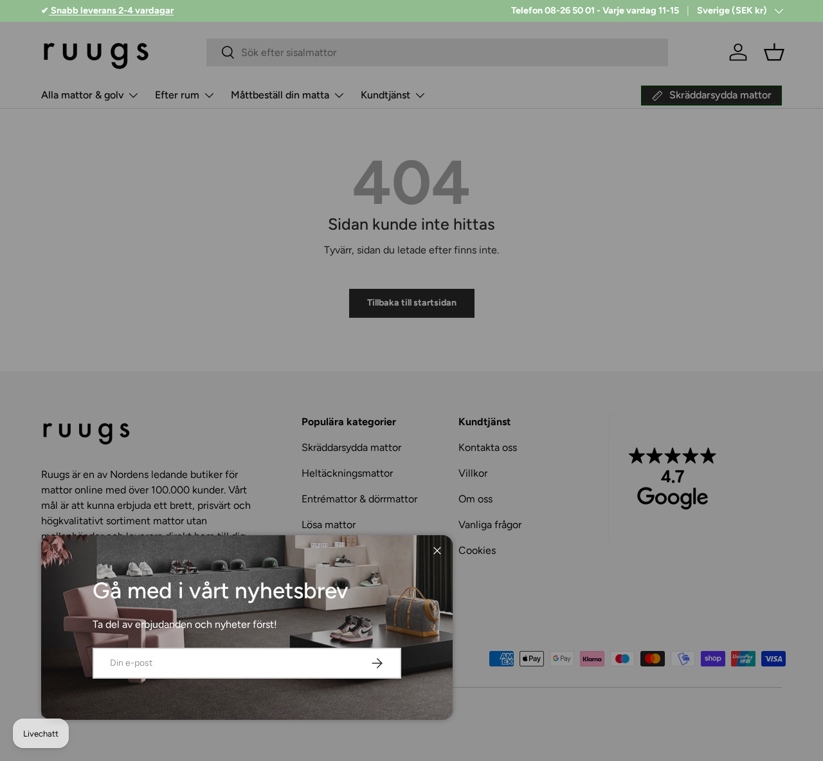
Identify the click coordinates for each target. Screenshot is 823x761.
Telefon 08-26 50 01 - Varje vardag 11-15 (595, 10)
